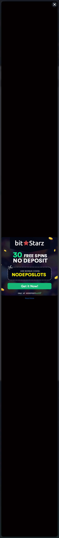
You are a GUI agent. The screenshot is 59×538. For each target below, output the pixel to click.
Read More (29, 298)
